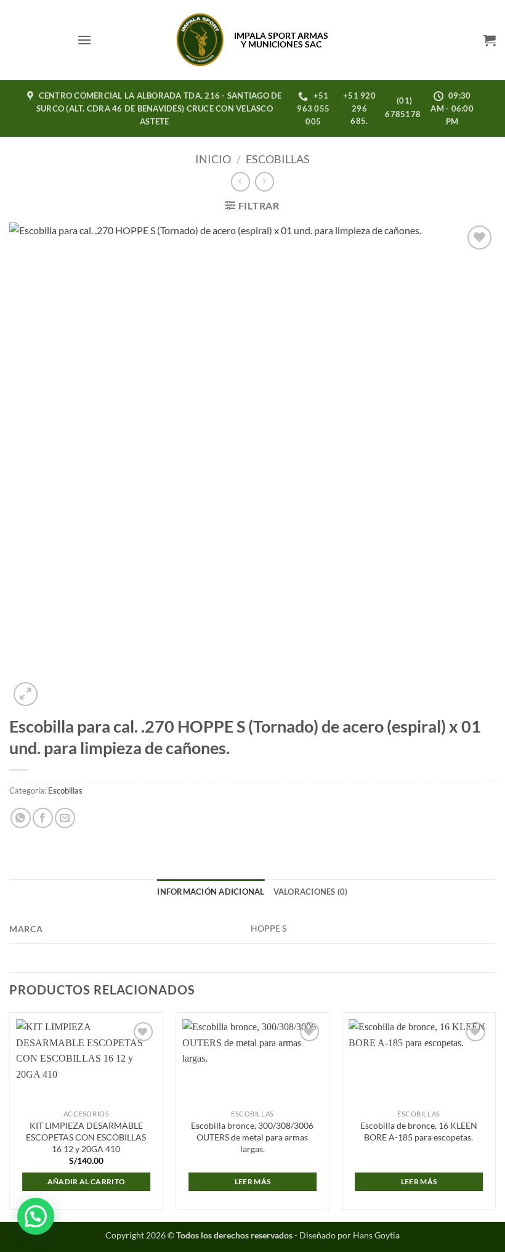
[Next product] (240, 181)
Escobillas (278, 159)
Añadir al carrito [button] (86, 1181)
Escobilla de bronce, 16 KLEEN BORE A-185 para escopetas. (418, 1131)
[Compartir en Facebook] (43, 818)
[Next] (495, 1116)
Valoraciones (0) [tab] (310, 891)
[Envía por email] (65, 818)
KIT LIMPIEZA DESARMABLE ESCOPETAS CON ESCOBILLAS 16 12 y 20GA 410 (86, 1136)
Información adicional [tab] (210, 891)
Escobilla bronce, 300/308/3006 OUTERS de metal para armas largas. (252, 1136)
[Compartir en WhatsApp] (20, 818)
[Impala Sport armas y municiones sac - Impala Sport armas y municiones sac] (200, 40)
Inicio (213, 159)
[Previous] (10, 1116)
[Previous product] (264, 181)
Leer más (253, 1181)
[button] (84, 40)
